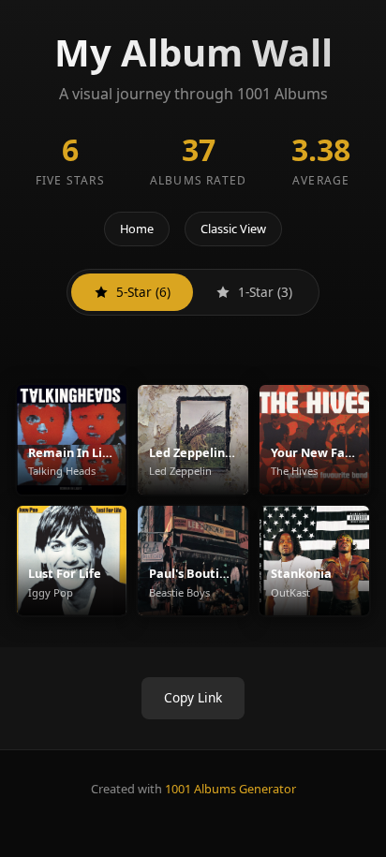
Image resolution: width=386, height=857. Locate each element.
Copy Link (193, 697)
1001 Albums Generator (230, 788)
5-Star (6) (143, 292)
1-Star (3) (265, 292)
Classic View (233, 228)
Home (137, 228)
